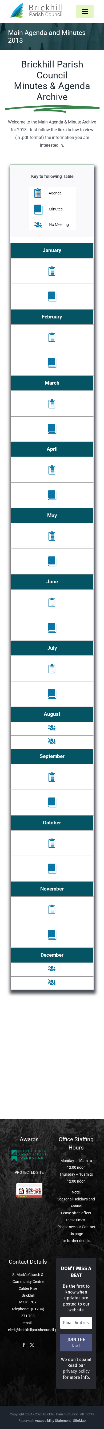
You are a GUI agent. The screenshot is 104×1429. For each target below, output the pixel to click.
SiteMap (79, 1421)
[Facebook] (24, 1345)
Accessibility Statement (53, 1421)
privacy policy (76, 1371)
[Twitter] (32, 1345)
